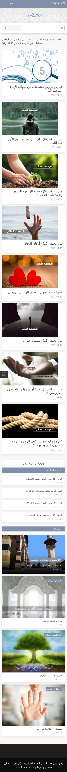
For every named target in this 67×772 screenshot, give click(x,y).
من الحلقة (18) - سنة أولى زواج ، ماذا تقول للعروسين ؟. (34, 391)
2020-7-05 (57, 494)
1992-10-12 (57, 625)
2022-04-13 (56, 296)
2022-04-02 (56, 95)
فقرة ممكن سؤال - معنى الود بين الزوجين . (34, 292)
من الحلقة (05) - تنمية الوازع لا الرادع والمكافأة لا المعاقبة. (38, 193)
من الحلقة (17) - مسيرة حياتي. (42, 340)
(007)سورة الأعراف (53, 634)
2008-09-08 (57, 569)
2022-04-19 (56, 397)
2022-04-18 (56, 345)
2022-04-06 (56, 199)
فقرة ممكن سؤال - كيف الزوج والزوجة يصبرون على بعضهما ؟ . (37, 443)
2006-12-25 (57, 679)
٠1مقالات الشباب (54, 689)
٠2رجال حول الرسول (52, 580)
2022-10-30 (56, 449)
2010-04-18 (57, 732)
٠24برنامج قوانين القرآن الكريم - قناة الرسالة (45, 560)
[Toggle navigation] (61, 27)
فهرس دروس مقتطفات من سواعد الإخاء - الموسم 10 (35, 88)
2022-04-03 (56, 147)
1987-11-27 (57, 506)
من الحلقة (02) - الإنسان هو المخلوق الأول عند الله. (34, 140)
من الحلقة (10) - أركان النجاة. (43, 243)
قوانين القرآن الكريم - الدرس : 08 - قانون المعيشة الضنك (43, 565)
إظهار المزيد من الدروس (33, 463)
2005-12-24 (57, 518)
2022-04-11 (56, 248)
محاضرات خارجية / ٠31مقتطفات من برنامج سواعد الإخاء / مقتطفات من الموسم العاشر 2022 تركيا (32, 41)
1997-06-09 (57, 482)
